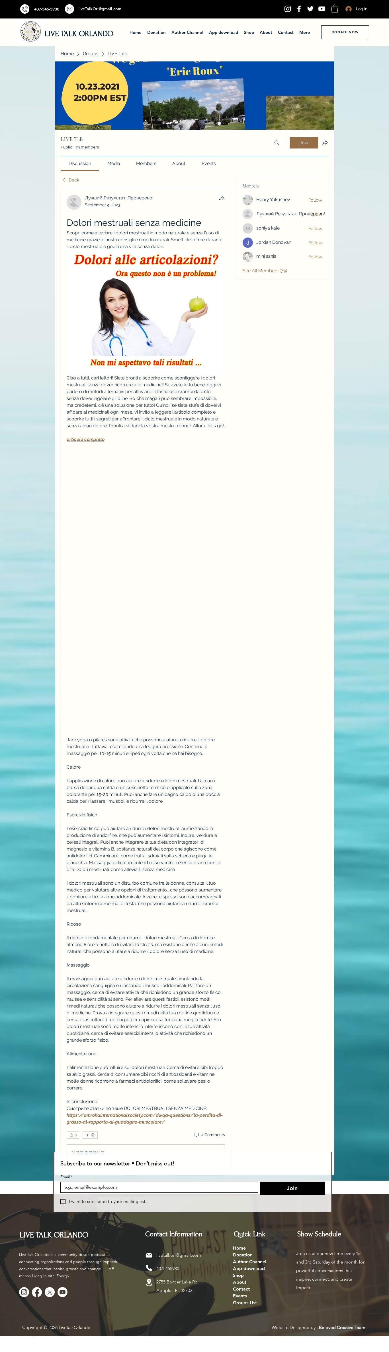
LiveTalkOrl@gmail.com (99, 8)
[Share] (221, 198)
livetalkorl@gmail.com (178, 1255)
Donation (243, 1255)
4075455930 (167, 1268)
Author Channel (249, 1261)
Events (240, 1296)
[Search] (276, 142)
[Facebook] (299, 9)
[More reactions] (90, 1135)
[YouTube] (322, 9)
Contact (241, 1289)
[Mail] (24, 9)
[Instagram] (287, 9)
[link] (80, 163)
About (239, 1282)
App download (249, 1268)
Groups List (245, 1302)
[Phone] (149, 1268)
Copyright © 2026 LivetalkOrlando (56, 1327)
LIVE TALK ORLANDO (79, 33)
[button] (334, 9)
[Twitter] (310, 9)
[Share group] (325, 142)
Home (239, 1248)
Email (66, 1177)
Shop (238, 1275)
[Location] (149, 1282)
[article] (146, 679)
